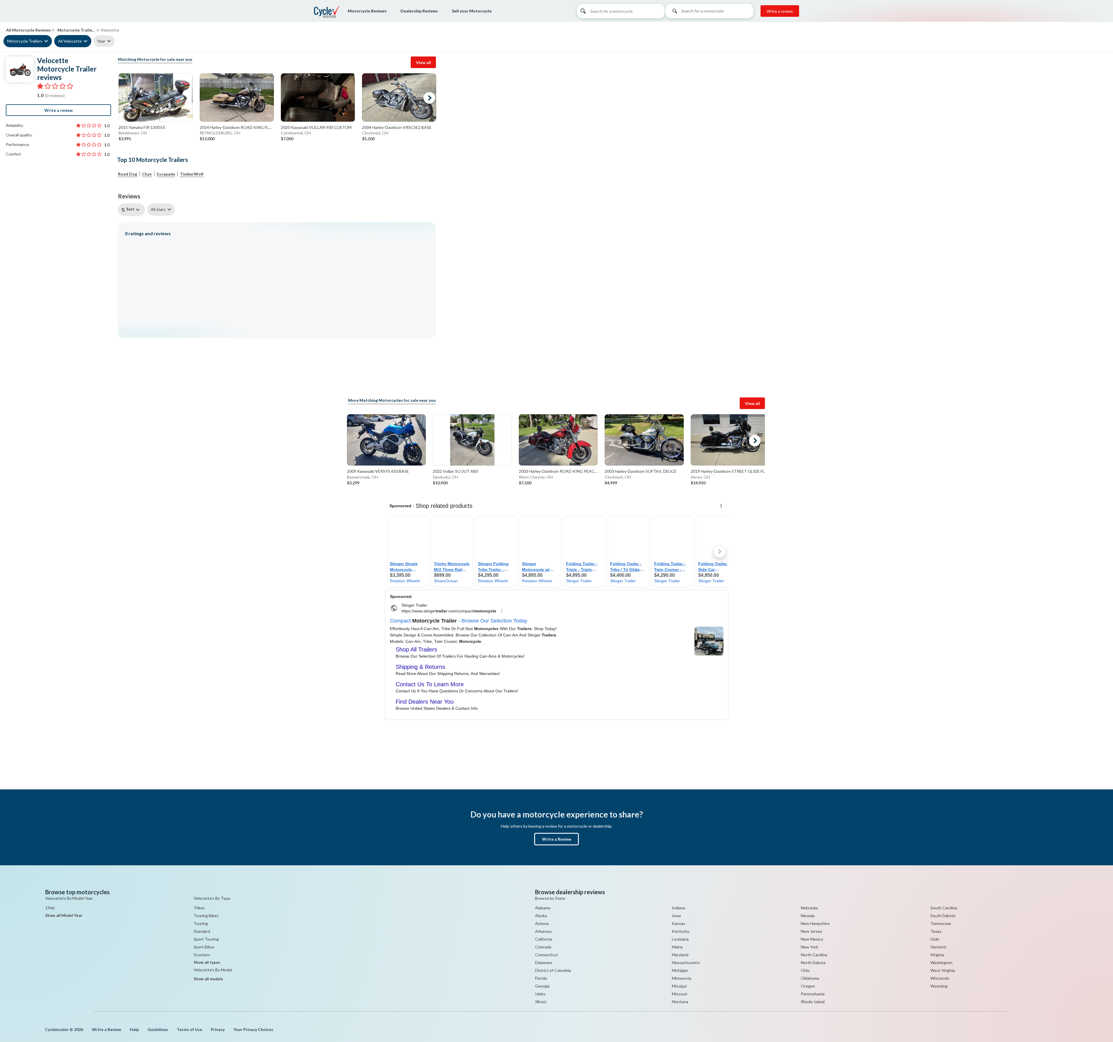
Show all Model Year (63, 915)
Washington (941, 962)
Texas (935, 931)
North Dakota (813, 962)
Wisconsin (939, 978)
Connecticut (546, 954)
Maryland (680, 954)
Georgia (542, 985)
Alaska (541, 915)
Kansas (678, 923)
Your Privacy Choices (253, 1029)
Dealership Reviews (419, 10)
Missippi (679, 985)
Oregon (808, 985)
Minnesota (681, 978)
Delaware (543, 962)
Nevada (807, 915)
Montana (680, 1001)
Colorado (543, 946)
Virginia (937, 954)
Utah (934, 939)
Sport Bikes (204, 946)
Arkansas (543, 931)
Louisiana (680, 939)
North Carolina (814, 954)
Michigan (680, 970)
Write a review (780, 11)
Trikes (199, 907)
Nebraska (809, 907)
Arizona (542, 923)
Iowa (676, 915)
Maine (677, 946)
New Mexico (812, 939)
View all (423, 62)
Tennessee (940, 923)
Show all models (208, 979)
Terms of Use (189, 1029)
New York (809, 946)
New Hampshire (815, 923)
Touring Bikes (206, 915)
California (543, 939)
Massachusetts (686, 962)
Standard (202, 931)
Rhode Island (813, 1001)
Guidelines (158, 1029)
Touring (201, 923)
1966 (49, 907)
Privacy (218, 1029)
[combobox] (709, 12)
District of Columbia (553, 970)
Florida (541, 978)
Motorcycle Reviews (367, 10)
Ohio (805, 970)
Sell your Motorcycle (472, 10)
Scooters (202, 954)
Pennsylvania (813, 993)
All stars (158, 209)
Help (134, 1029)
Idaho (540, 993)
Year (101, 41)
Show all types (207, 962)
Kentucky (681, 931)
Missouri (679, 993)
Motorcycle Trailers (24, 41)
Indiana (678, 907)
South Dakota (942, 915)
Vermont (938, 946)
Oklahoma (810, 978)
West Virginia (942, 970)
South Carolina (943, 907)
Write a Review (556, 839)
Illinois (541, 1001)
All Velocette (70, 41)
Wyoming (938, 985)
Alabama (542, 907)
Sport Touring (206, 939)
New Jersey (811, 931)
